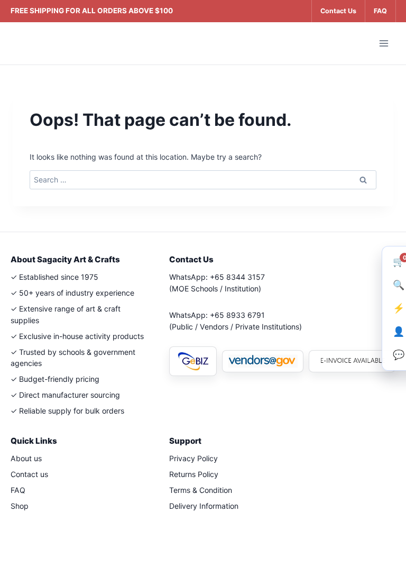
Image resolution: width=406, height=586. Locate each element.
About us (26, 458)
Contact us (29, 474)
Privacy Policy (193, 458)
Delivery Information (203, 505)
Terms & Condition (200, 490)
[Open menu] (383, 43)
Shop (20, 505)
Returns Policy (193, 474)
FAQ (380, 11)
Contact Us (338, 11)
